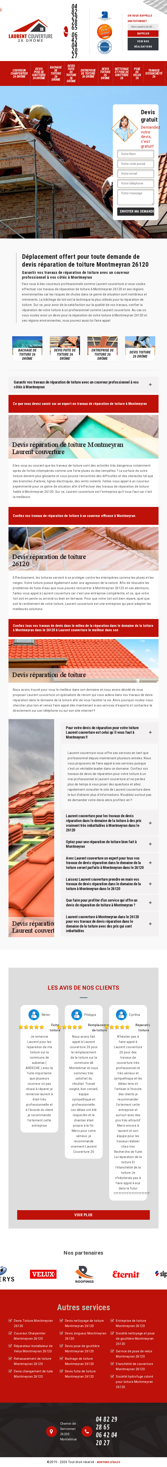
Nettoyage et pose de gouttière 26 (122, 73)
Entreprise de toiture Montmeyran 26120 (131, 1323)
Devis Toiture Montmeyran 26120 (33, 1323)
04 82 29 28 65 (74, 17)
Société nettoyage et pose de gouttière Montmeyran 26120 (135, 1339)
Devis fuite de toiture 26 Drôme (71, 73)
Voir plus (83, 1215)
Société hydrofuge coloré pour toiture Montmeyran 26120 (134, 1382)
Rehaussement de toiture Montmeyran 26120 (33, 1361)
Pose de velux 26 (137, 73)
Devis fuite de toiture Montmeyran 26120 (80, 1374)
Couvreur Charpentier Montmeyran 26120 (30, 1336)
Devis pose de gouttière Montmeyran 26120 (82, 1348)
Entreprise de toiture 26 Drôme (88, 73)
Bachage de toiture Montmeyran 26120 (79, 1361)
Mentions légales (108, 1462)
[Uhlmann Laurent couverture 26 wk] (30, 31)
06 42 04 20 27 (74, 46)
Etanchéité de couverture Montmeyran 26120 (134, 1366)
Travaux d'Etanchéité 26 (153, 73)
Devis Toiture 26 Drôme (105, 73)
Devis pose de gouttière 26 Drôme (39, 73)
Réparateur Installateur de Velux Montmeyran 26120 (33, 1348)
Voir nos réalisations (143, 44)
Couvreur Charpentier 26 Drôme (19, 73)
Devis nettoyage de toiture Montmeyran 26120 (84, 1323)
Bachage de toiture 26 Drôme (56, 73)
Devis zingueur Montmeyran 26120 (86, 1336)
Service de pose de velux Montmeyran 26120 (134, 1353)
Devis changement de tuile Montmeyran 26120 (33, 1374)
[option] (51, 348)
